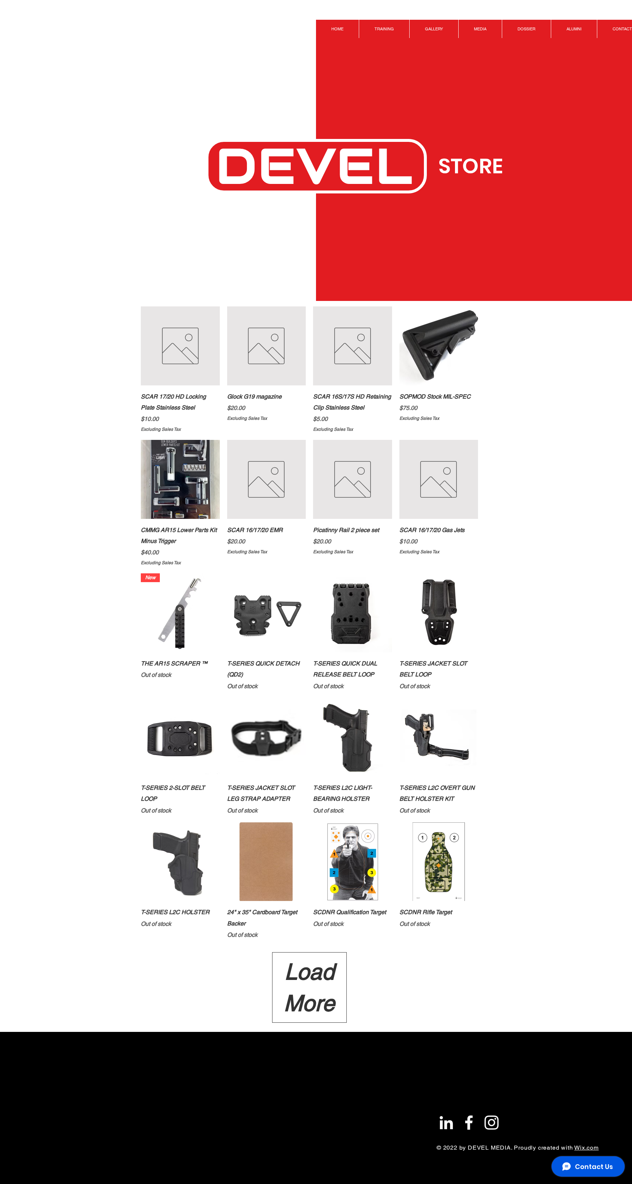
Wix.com (586, 1147)
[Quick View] (180, 345)
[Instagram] (491, 1122)
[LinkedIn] (446, 1122)
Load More (309, 987)
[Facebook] (468, 1122)
